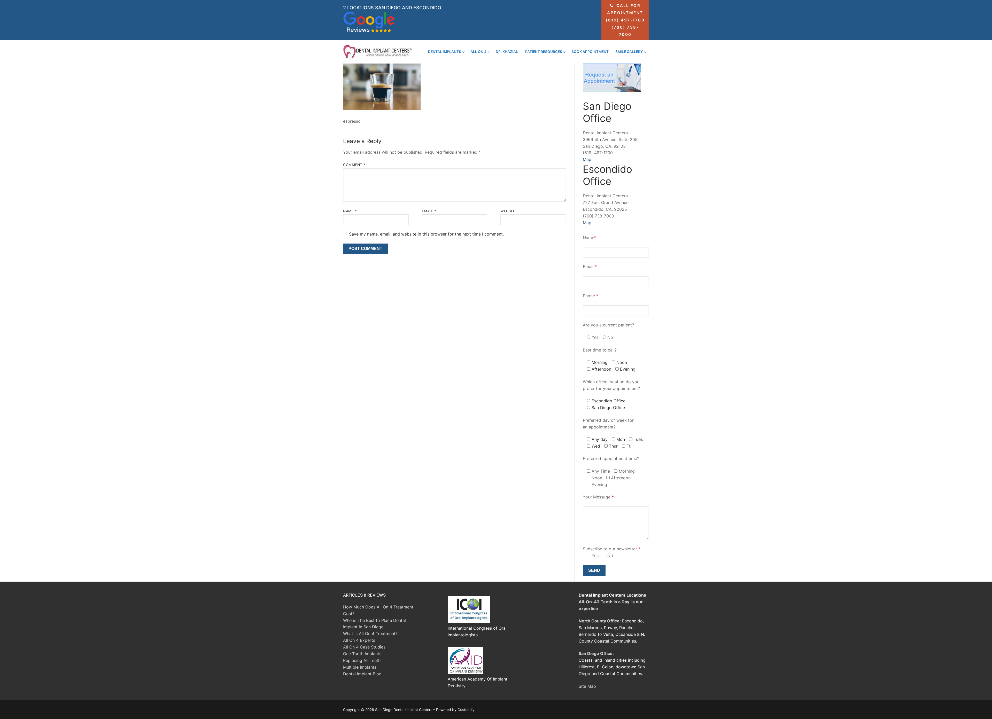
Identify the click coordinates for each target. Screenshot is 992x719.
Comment (354, 165)
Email (429, 211)
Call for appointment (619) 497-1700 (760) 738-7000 (625, 20)
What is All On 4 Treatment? (370, 633)
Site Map (587, 686)
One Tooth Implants (362, 653)
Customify (466, 709)
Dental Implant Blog (362, 673)
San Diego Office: (596, 653)
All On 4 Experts (359, 640)
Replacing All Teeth (362, 660)
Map (587, 159)
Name (350, 211)
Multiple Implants (359, 667)
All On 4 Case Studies (364, 647)
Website (508, 211)
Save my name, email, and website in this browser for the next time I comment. (426, 234)
